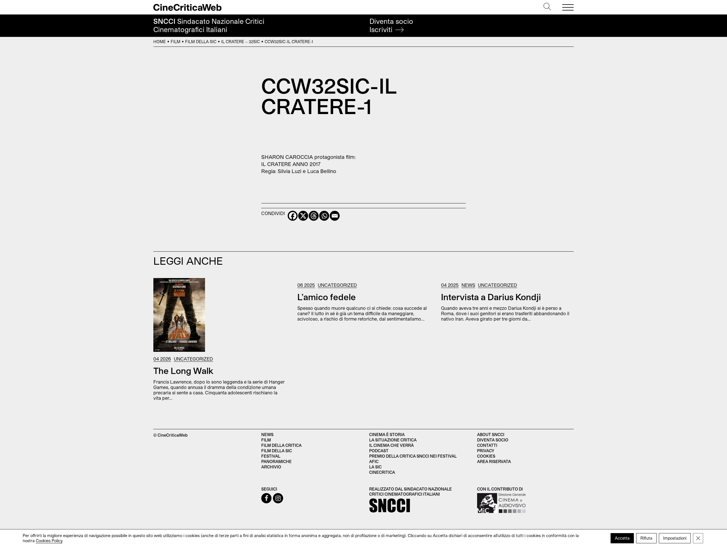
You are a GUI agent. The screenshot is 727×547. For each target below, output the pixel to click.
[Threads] (314, 216)
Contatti (487, 445)
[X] (303, 216)
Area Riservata (494, 461)
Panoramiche (276, 461)
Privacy (485, 450)
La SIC (375, 466)
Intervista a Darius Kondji (491, 297)
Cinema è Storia (387, 434)
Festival (270, 456)
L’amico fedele (326, 297)
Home (159, 41)
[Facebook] (293, 216)
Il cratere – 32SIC (240, 41)
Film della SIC (200, 41)
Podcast (378, 450)
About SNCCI (490, 434)
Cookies (486, 456)
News (468, 285)
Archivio (271, 466)
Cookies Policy (49, 540)
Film (175, 41)
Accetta (622, 538)
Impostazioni (674, 538)
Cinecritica (382, 472)
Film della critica (281, 445)
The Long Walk (183, 370)
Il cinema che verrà (391, 445)
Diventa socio (391, 25)
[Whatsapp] (324, 216)
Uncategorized (193, 358)
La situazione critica (393, 439)
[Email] (335, 216)
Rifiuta (646, 538)
